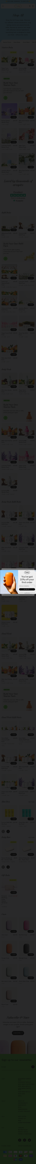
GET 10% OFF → (27, 589)
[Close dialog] (35, 570)
